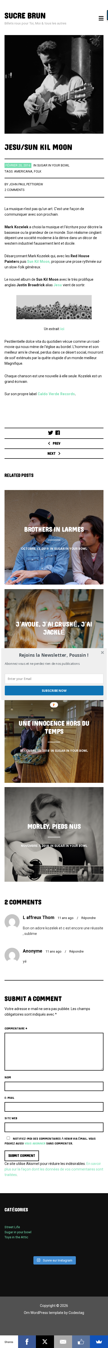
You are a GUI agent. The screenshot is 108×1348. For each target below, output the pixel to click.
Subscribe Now (54, 690)
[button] (53, 655)
